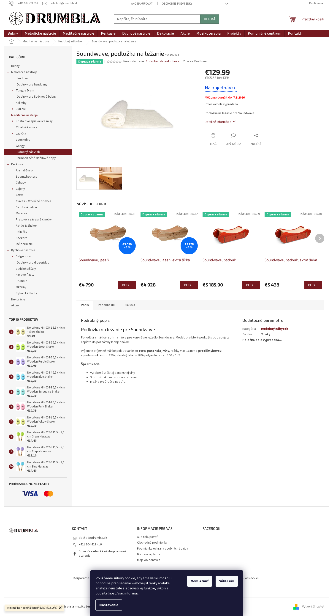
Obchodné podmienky (177, 4)
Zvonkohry (23, 140)
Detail (127, 285)
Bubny (15, 66)
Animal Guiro (24, 170)
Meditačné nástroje (24, 115)
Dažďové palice (26, 207)
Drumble (21, 281)
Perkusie (17, 164)
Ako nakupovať (142, 4)
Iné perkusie (24, 244)
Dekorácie (18, 299)
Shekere (21, 238)
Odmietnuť (199, 581)
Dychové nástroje (23, 250)
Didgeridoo (23, 256)
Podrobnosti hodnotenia (162, 61)
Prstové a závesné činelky (34, 219)
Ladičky (21, 133)
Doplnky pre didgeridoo (33, 262)
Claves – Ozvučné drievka (33, 201)
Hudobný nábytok (28, 152)
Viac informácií (128, 593)
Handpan (22, 78)
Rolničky (21, 232)
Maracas (21, 213)
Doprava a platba (148, 554)
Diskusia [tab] (129, 305)
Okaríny (21, 287)
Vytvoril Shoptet (313, 606)
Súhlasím (226, 581)
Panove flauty (25, 274)
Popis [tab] (85, 305)
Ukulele (21, 109)
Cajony (20, 189)
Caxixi (19, 195)
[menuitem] (12, 33)
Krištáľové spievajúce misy (34, 121)
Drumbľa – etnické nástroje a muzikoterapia (103, 553)
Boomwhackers (26, 176)
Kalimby (21, 103)
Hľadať (209, 19)
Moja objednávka (148, 560)
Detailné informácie (218, 122)
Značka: (195, 61)
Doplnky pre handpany (32, 84)
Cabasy (21, 182)
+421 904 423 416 (90, 544)
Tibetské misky (26, 127)
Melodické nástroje (24, 72)
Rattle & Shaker (26, 225)
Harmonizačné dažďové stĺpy (36, 158)
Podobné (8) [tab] (106, 305)
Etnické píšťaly (26, 269)
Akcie (15, 305)
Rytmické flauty (26, 293)
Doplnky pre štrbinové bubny (37, 96)
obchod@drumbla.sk (93, 538)
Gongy (20, 146)
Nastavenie (108, 605)
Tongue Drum (25, 90)
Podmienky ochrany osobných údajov (162, 548)
